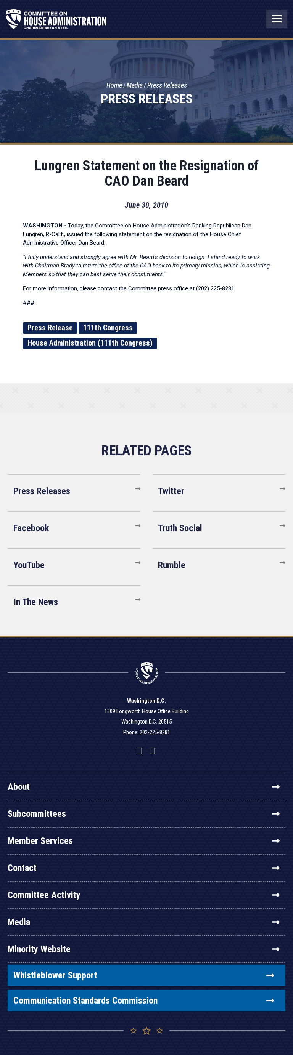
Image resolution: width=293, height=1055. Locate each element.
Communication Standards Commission (85, 1000)
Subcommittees (37, 813)
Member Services (40, 841)
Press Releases (167, 85)
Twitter (171, 491)
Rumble (171, 565)
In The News (35, 602)
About (19, 786)
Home (114, 85)
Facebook (31, 528)
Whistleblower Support (55, 975)
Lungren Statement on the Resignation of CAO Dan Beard (147, 173)
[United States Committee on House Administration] (56, 23)
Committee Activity (44, 895)
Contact (22, 868)
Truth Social (180, 528)
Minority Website (39, 949)
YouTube (29, 565)
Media (135, 85)
